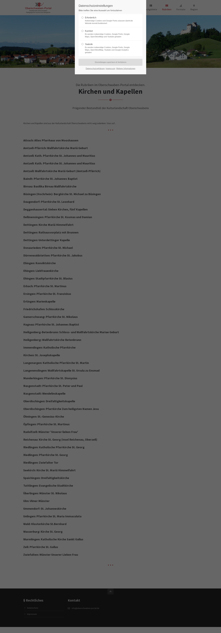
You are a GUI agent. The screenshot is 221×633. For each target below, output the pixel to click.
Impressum (110, 68)
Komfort (107, 34)
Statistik (107, 48)
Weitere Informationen (125, 68)
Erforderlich (109, 20)
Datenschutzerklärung (95, 68)
